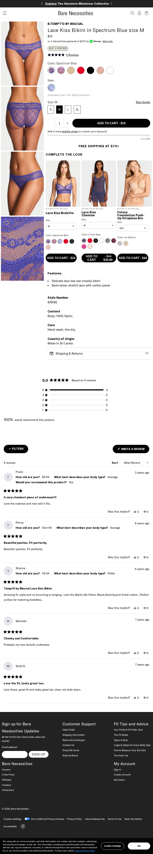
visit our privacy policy (85, 851)
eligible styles (70, 131)
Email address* (10, 747)
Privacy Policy (74, 818)
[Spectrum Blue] (51, 73)
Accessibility (10, 826)
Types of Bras (121, 740)
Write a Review (135, 450)
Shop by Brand (70, 755)
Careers (6, 769)
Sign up (38, 754)
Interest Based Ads (95, 818)
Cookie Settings (112, 846)
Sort (115, 463)
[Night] (90, 73)
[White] (110, 73)
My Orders (119, 779)
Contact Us (68, 745)
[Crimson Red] (81, 73)
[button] (3, 13)
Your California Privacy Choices (47, 818)
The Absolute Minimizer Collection (77, 3)
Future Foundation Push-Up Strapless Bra (130, 215)
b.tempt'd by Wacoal (65, 24)
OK (139, 846)
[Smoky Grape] (61, 73)
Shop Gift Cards (71, 750)
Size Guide (143, 102)
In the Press (8, 774)
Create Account (122, 774)
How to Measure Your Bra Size (130, 750)
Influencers (8, 789)
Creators (6, 784)
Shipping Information (74, 734)
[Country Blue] (51, 90)
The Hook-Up (121, 755)
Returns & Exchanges (74, 740)
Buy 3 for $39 (58, 48)
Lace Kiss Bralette (60, 213)
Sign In (117, 769)
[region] (76, 846)
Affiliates (6, 779)
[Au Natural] (71, 73)
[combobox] (61, 226)
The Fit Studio (121, 734)
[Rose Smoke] (100, 73)
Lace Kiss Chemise (89, 214)
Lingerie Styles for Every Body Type (132, 745)
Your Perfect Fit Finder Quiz (128, 729)
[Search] (132, 13)
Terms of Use (114, 818)
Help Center (69, 729)
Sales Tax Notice (133, 818)
